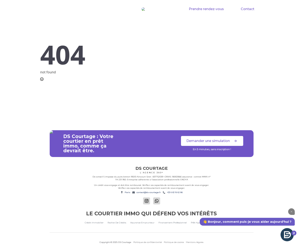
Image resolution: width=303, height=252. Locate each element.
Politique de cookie (174, 242)
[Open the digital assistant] (287, 234)
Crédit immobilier (94, 222)
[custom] (156, 200)
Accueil (48, 22)
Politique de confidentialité (147, 242)
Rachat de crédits (112, 22)
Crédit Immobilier (76, 22)
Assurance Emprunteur (153, 22)
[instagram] (146, 200)
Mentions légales (194, 242)
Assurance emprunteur (142, 222)
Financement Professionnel (201, 22)
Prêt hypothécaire (246, 22)
